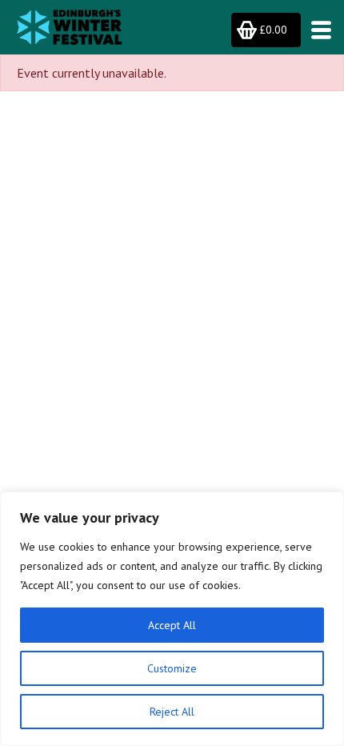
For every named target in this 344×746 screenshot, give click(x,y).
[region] (172, 618)
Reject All (172, 711)
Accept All (172, 625)
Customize (172, 668)
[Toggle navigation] (316, 30)
